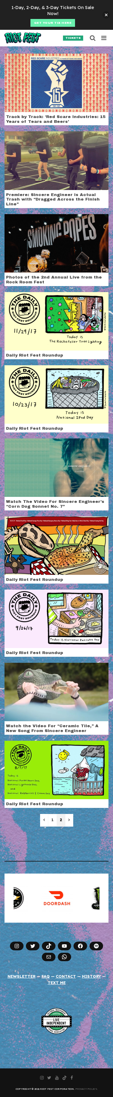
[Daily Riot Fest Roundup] (56, 321)
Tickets (73, 37)
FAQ (46, 976)
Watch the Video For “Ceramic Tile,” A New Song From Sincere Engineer (52, 728)
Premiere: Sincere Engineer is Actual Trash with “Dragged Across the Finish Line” (53, 199)
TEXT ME (57, 982)
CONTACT (66, 976)
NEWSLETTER (22, 976)
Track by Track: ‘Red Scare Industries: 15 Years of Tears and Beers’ (55, 119)
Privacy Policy (86, 1088)
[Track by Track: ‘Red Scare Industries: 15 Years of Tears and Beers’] (56, 82)
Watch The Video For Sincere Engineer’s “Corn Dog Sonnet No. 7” (55, 504)
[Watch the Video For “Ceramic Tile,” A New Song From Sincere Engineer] (56, 691)
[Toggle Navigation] (104, 38)
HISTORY (91, 976)
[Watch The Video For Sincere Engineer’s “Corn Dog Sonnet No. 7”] (56, 467)
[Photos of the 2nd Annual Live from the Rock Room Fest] (56, 243)
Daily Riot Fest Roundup (34, 355)
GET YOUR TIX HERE (53, 22)
